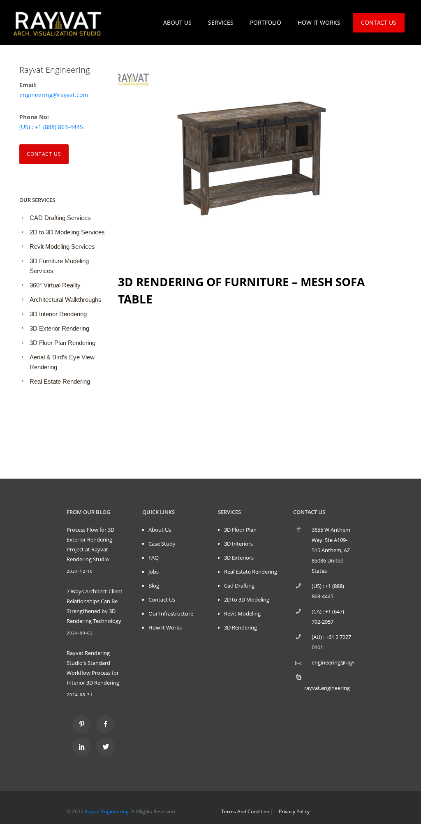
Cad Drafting (239, 585)
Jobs (153, 571)
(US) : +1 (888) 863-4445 (51, 127)
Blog (153, 585)
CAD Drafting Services (60, 217)
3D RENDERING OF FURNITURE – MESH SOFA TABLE (241, 290)
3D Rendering (240, 627)
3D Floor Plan (240, 529)
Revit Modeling (242, 613)
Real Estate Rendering (60, 381)
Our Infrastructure (170, 613)
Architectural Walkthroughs (66, 299)
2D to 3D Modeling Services (67, 232)
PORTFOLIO (265, 22)
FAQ (153, 557)
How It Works (165, 627)
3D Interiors (238, 543)
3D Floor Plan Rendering (62, 342)
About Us (159, 529)
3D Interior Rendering (58, 313)
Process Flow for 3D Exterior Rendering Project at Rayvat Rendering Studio (90, 544)
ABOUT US (177, 22)
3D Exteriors (239, 557)
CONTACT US (378, 22)
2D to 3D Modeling (246, 599)
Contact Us (44, 153)
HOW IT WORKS (319, 22)
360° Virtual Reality (55, 285)
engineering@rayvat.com (53, 95)
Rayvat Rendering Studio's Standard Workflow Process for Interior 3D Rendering (93, 667)
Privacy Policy (294, 811)
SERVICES (221, 22)
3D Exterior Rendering (59, 328)
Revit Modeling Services (62, 246)
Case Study (162, 543)
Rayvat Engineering (107, 811)
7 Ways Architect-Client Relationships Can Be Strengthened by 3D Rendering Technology (95, 606)
